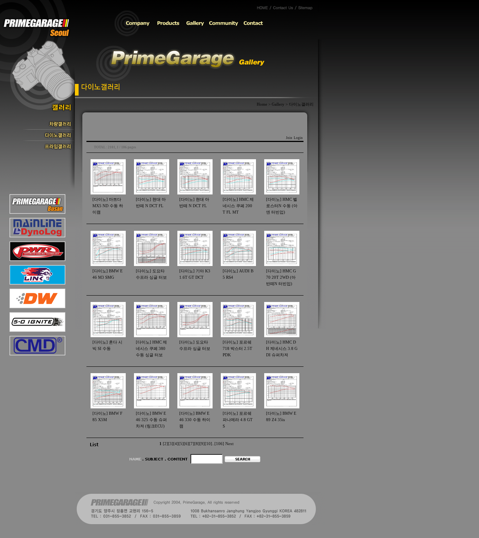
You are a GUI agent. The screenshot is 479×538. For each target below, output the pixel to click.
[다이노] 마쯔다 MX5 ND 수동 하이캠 (107, 205)
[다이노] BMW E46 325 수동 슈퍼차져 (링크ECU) (151, 419)
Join (289, 138)
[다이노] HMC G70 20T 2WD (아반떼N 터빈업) (281, 277)
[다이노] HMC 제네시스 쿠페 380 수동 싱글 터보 (151, 348)
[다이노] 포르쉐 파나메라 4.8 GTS (238, 419)
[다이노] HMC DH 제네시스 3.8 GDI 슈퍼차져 (282, 348)
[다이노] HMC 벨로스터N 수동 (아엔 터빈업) (282, 205)
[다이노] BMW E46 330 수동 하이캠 (194, 419)
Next (229, 444)
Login (298, 138)
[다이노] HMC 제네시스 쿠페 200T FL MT (238, 205)
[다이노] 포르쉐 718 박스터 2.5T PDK (237, 348)
